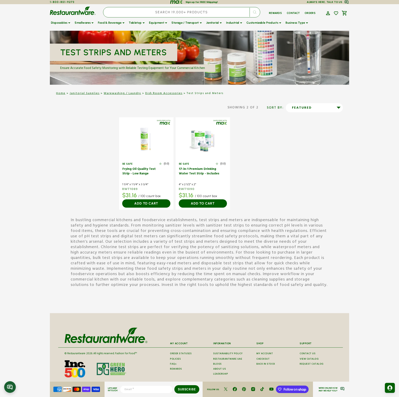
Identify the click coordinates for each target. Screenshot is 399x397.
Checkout (263, 359)
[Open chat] (10, 387)
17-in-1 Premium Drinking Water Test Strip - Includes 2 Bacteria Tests (199, 171)
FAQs (173, 364)
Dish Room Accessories (163, 93)
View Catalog (309, 359)
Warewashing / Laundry (122, 93)
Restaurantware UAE (227, 359)
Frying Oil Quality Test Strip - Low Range (139, 171)
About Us (219, 369)
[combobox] (181, 12)
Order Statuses (181, 354)
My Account (264, 354)
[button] (327, 12)
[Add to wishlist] (336, 13)
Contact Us (307, 354)
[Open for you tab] (390, 388)
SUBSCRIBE (187, 389)
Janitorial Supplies (85, 93)
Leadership (220, 374)
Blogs (217, 364)
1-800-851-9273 (62, 2)
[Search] (255, 12)
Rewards (176, 369)
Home (60, 93)
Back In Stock (265, 364)
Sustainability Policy (228, 354)
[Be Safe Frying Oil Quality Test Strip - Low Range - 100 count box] (146, 139)
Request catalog (312, 364)
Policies (175, 359)
